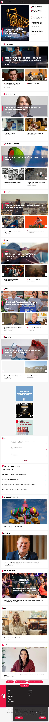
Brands (9, 690)
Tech (9, 702)
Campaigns (30, 689)
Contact (25, 685)
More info (24, 460)
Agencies (9, 689)
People (9, 698)
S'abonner (35, 2)
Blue (8, 704)
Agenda (29, 693)
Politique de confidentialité (11, 709)
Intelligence (10, 692)
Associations (10, 696)
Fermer (42, 717)
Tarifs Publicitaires (36, 681)
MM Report (30, 692)
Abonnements (21, 681)
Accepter (19, 717)
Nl (47, 1)
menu (10, 2)
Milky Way (30, 690)
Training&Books (11, 701)
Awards (9, 699)
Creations (10, 695)
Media (9, 693)
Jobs (10, 681)
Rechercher (22, 2)
